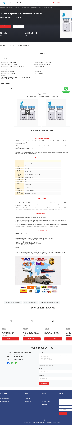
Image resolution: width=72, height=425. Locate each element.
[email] (8, 363)
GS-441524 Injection (46, 401)
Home (1, 7)
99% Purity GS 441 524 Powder (13, 302)
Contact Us (27, 403)
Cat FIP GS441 (45, 398)
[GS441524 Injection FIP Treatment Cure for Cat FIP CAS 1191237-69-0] (11, 321)
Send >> (62, 413)
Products (6, 7)
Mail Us (18, 26)
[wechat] (16, 363)
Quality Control (28, 401)
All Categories (45, 404)
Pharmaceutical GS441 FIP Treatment (49, 302)
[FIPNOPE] (4, 2)
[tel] (20, 363)
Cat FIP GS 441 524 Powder (30, 302)
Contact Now (44, 383)
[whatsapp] (12, 363)
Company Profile (28, 395)
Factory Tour (27, 398)
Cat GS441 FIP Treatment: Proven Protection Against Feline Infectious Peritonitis (31, 333)
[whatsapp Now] (66, 89)
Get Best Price (5, 26)
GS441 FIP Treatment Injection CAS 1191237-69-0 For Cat (10, 333)
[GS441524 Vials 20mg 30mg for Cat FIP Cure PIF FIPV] (27, 113)
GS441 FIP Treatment (14, 7)
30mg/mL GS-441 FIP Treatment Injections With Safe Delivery (52, 333)
